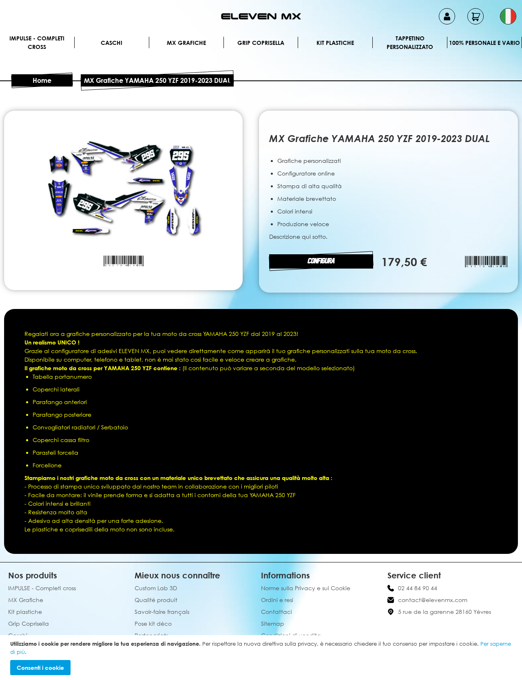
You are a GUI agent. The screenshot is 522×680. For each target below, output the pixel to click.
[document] (262, 657)
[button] (508, 16)
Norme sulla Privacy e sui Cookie (305, 587)
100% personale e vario (484, 42)
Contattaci (276, 611)
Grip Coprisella (260, 42)
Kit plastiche (335, 42)
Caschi (111, 42)
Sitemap (272, 623)
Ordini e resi (277, 599)
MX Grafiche (186, 42)
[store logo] (261, 16)
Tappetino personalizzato (410, 42)
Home (42, 80)
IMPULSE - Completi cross (36, 42)
